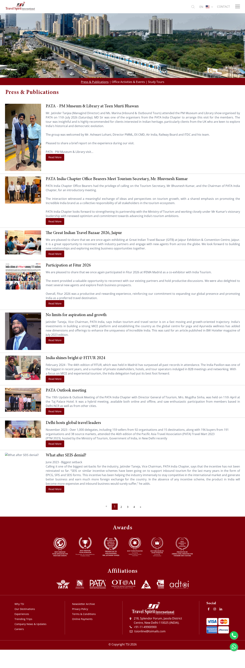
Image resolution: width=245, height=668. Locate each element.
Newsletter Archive (83, 604)
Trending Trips (23, 619)
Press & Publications (95, 82)
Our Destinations (25, 609)
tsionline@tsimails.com (150, 631)
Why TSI (19, 604)
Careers (19, 629)
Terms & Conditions (84, 614)
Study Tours (156, 82)
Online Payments (82, 619)
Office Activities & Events (128, 82)
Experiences (22, 614)
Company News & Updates (30, 624)
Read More (55, 157)
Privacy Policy (80, 609)
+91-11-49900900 (145, 627)
